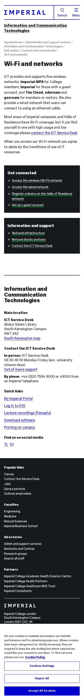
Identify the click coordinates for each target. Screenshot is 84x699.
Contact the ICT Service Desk (32, 246)
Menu (76, 15)
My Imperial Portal (18, 399)
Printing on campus (19, 427)
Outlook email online (17, 494)
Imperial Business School (20, 526)
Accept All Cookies (42, 691)
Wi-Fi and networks (16, 54)
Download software (19, 420)
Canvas (9, 474)
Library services (14, 489)
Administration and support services (48, 42)
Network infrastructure (28, 233)
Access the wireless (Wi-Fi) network (37, 180)
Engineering (12, 511)
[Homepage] (29, 12)
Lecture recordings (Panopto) (27, 413)
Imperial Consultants (18, 591)
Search (62, 15)
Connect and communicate (39, 50)
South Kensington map (22, 338)
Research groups (15, 554)
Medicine (10, 516)
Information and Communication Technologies (33, 46)
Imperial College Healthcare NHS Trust (29, 586)
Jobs (7, 484)
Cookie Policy (35, 657)
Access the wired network (30, 187)
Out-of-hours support (20, 369)
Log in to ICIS (14, 406)
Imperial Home (13, 42)
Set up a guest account (28, 205)
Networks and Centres (19, 549)
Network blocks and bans (29, 240)
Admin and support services (23, 544)
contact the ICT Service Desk (54, 133)
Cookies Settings (42, 666)
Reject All (42, 678)
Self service (11, 50)
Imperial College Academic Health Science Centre (37, 576)
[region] (42, 661)
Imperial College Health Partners (25, 581)
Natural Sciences (15, 521)
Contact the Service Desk (21, 479)
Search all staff (14, 558)
